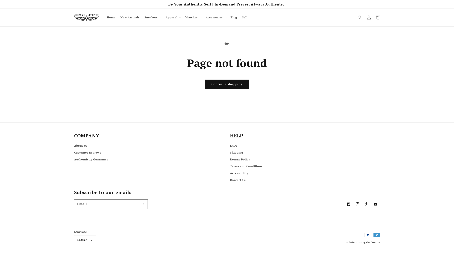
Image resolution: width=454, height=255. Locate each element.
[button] (152, 17)
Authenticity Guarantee (91, 159)
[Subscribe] (143, 204)
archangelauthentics (368, 242)
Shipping (236, 152)
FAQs (233, 146)
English (82, 240)
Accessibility (239, 173)
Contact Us (238, 180)
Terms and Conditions (246, 166)
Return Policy (240, 159)
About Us (80, 146)
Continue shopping (227, 84)
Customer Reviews (87, 152)
